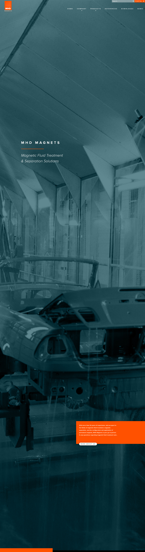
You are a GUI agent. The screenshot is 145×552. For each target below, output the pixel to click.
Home (70, 8)
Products (95, 8)
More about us (88, 444)
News (140, 8)
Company (82, 8)
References (111, 8)
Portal (138, 1)
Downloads (127, 8)
